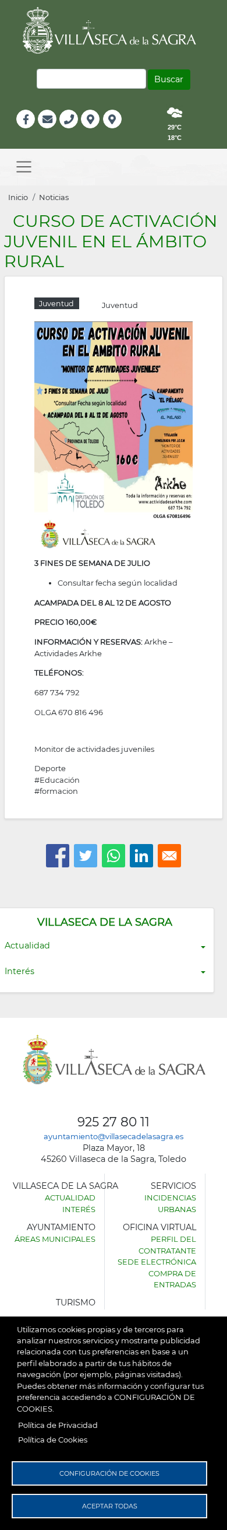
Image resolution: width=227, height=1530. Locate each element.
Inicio (18, 197)
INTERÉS (78, 1209)
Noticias (54, 197)
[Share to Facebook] (57, 855)
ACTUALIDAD (70, 1197)
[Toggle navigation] (24, 167)
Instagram (120, 131)
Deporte (50, 768)
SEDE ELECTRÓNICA (157, 1261)
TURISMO (75, 1302)
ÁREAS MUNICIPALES (55, 1239)
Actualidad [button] (27, 945)
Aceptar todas (109, 1506)
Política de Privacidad (58, 1425)
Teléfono (73, 131)
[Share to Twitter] (85, 855)
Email (48, 131)
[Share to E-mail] (169, 855)
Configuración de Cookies (109, 1473)
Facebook (31, 131)
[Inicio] (113, 30)
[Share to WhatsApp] (113, 855)
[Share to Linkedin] (141, 855)
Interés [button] (19, 971)
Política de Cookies (52, 1439)
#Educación (57, 780)
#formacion (56, 791)
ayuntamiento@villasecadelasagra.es (113, 1136)
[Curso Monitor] (113, 434)
